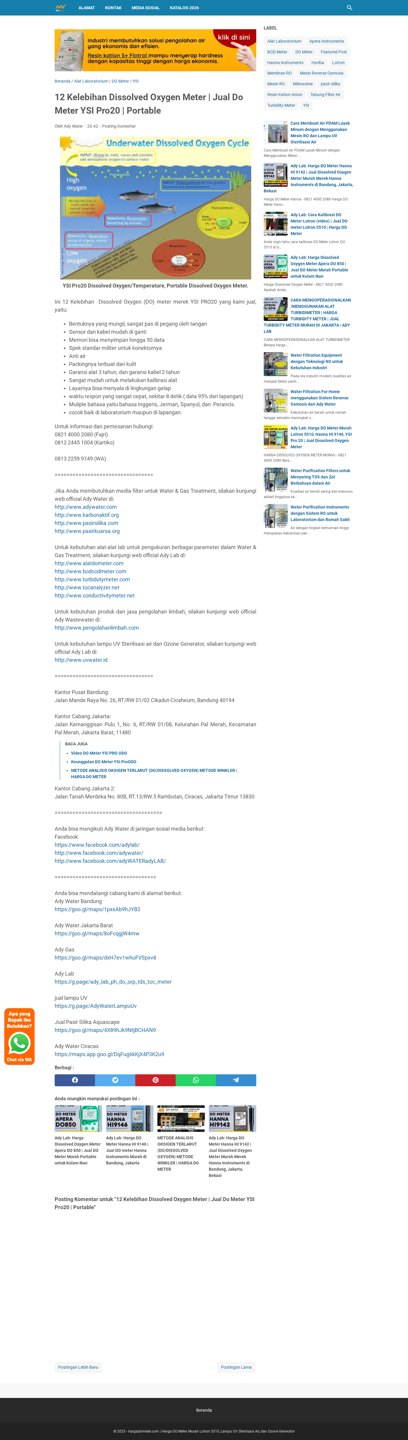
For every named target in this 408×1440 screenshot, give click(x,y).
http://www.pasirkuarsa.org (87, 531)
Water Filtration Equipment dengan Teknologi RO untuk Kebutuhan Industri (317, 361)
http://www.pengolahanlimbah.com (97, 628)
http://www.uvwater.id (81, 660)
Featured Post (334, 52)
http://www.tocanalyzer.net (87, 587)
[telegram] (236, 1080)
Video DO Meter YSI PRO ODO (99, 753)
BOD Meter (277, 52)
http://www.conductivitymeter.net (95, 595)
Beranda (204, 1410)
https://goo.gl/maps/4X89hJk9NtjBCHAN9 (105, 1030)
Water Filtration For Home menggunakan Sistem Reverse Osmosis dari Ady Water (320, 398)
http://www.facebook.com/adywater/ (99, 853)
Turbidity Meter (281, 105)
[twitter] (115, 1080)
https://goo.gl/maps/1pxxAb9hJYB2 (97, 909)
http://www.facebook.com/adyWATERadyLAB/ (110, 861)
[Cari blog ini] (349, 7)
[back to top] (396, 1427)
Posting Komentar (119, 126)
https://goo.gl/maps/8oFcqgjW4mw (97, 933)
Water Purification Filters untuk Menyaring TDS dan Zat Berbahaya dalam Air (320, 477)
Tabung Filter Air (325, 94)
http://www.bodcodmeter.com (90, 571)
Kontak (113, 7)
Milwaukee (303, 83)
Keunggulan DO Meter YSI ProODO (103, 761)
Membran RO (279, 73)
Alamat (87, 7)
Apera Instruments (326, 41)
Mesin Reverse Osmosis (321, 73)
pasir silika (330, 83)
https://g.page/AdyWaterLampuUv (96, 1006)
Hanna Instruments (285, 62)
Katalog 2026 (184, 7)
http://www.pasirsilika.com (86, 523)
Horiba (318, 62)
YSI (306, 105)
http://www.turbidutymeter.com (92, 579)
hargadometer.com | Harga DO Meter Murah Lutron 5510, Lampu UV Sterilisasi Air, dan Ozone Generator (211, 1431)
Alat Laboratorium (284, 41)
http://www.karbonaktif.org (87, 515)
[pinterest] (155, 1080)
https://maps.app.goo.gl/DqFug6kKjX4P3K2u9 (109, 1054)
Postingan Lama (236, 1367)
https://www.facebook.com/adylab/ (97, 845)
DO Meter (304, 52)
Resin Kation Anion (284, 94)
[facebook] (75, 1080)
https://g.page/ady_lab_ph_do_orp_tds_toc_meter (113, 982)
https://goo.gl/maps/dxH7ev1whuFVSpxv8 (105, 957)
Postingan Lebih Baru (78, 1367)
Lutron (338, 62)
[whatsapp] (196, 1080)
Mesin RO (276, 83)
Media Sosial (146, 7)
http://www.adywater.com (86, 507)
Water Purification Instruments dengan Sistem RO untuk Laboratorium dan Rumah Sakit (320, 513)
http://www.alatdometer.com (89, 563)
